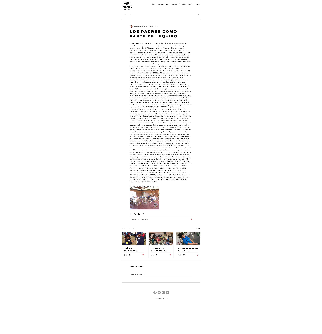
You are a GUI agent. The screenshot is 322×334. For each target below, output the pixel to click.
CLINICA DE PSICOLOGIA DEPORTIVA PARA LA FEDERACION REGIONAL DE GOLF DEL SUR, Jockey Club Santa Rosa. (161, 249)
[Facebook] (155, 292)
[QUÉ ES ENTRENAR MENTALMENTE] (134, 238)
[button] (198, 14)
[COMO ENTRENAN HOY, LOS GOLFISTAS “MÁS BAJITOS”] (188, 238)
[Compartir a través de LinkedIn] (139, 214)
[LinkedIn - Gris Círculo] (167, 292)
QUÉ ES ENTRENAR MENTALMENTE (132, 249)
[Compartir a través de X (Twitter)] (135, 214)
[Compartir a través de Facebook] (131, 214)
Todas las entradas (126, 14)
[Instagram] (163, 292)
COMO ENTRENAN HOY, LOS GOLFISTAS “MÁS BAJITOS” (188, 249)
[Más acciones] (191, 26)
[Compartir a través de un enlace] (143, 214)
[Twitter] (159, 292)
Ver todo (198, 228)
